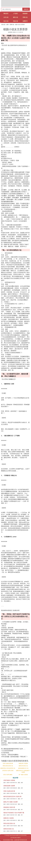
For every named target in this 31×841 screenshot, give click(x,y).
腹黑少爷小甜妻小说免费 (10, 802)
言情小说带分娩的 (7, 774)
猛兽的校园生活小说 (23, 768)
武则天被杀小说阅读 (9, 780)
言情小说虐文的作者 (8, 763)
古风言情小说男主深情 (7, 770)
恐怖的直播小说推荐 (9, 786)
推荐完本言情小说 (23, 765)
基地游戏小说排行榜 (9, 807)
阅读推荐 (25, 13)
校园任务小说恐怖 (23, 763)
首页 (7, 24)
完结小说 (15, 21)
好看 (5, 516)
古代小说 (6, 17)
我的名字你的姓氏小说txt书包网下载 (13, 813)
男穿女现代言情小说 (8, 765)
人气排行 (15, 13)
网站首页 (6, 13)
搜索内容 (26, 9)
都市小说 (15, 17)
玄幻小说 (6, 21)
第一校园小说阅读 (23, 774)
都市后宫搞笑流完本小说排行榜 (12, 796)
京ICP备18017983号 (15, 837)
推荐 (10, 35)
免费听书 (25, 21)
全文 (12, 368)
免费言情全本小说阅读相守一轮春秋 (23, 771)
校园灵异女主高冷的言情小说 (7, 768)
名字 (26, 671)
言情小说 (25, 17)
